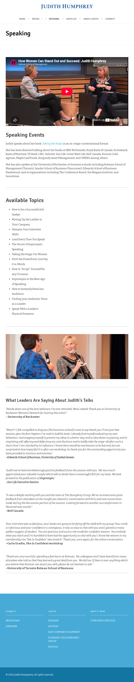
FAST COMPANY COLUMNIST (64, 632)
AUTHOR (53, 626)
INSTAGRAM (13, 620)
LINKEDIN (11, 626)
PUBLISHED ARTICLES (103, 620)
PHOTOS (53, 646)
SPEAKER (53, 620)
